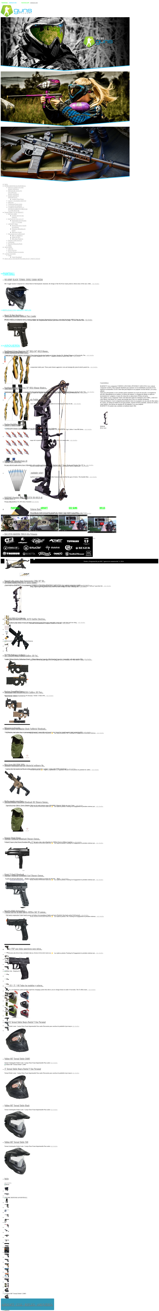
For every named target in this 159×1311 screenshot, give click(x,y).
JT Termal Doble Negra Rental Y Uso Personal (22, 1068)
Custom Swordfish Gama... (14, 691)
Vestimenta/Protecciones (15, 204)
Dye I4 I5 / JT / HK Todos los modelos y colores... (23, 985)
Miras (9, 245)
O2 (15, 310)
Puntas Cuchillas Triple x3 (14, 424)
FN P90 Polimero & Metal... (15, 655)
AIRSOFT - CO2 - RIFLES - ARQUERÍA (27, 1304)
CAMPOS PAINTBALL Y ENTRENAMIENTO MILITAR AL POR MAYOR (17, 209)
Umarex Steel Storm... (13, 837)
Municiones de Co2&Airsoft (16, 234)
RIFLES (28, 310)
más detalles (95, 284)
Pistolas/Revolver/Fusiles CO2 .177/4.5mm (19, 221)
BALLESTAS (12, 250)
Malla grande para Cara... (14, 801)
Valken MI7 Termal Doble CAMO (17, 1058)
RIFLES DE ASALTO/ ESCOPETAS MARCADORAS (15, 192)
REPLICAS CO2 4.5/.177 (16, 219)
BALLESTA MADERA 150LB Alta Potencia (20, 534)
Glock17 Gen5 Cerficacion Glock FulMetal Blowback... (25, 728)
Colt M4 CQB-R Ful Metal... (15, 618)
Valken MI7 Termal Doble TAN (16, 1142)
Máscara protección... (12, 728)
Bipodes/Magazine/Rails (15, 244)
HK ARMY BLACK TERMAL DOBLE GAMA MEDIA (23, 279)
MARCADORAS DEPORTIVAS (13, 196)
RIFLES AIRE (12, 214)
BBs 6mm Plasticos (17, 239)
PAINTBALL (9, 273)
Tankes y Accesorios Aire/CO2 (17, 201)
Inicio (6, 1178)
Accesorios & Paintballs (15, 206)
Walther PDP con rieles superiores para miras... (23, 948)
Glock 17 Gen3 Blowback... (14, 874)
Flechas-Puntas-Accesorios (16, 252)
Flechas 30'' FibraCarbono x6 (15, 461)
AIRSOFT (20, 310)
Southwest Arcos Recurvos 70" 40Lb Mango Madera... (25, 387)
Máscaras (11, 202)
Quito (9, 255)
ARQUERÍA (12, 345)
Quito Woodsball (17, 257)
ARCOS (10, 249)
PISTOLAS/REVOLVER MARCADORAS (15, 188)
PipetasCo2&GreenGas (15, 240)
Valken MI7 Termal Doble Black (16, 1105)
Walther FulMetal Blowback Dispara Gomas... (22, 838)
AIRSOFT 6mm (13, 224)
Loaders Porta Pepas (18, 199)
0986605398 (34, 3)
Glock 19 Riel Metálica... (14, 315)
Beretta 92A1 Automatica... (15, 911)
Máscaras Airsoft (17, 232)
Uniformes (11, 242)
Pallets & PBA (16, 237)
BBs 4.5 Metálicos (17, 235)
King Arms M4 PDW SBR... (14, 764)
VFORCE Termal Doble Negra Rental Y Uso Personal (25, 1022)
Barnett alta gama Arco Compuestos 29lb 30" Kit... (24, 581)
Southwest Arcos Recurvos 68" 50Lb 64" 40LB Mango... (26, 351)
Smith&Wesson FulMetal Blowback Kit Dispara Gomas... (26, 802)
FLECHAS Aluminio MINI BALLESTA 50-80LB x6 (23, 497)
